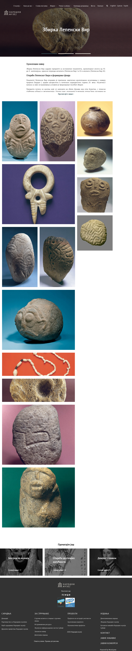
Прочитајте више (65, 94)
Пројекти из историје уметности (79, 618)
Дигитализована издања (109, 618)
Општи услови (39, 641)
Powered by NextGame (108, 650)
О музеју (17, 6)
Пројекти (72, 613)
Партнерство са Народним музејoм (14, 622)
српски (119, 6)
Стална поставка (41, 6)
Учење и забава (64, 6)
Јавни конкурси (109, 643)
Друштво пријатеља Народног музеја (15, 629)
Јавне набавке (108, 638)
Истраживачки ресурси (43, 624)
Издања (105, 613)
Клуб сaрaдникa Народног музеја (13, 625)
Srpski (126, 6)
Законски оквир (40, 631)
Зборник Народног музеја (110, 622)
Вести (93, 6)
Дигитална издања (41, 635)
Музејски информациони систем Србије (49, 628)
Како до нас (28, 6)
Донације (5, 618)
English (113, 6)
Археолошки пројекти (75, 622)
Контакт (100, 6)
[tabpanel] (66, 28)
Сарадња (6, 613)
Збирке (52, 6)
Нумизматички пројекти (76, 625)
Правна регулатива (52, 641)
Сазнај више (13, 570)
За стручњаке (42, 613)
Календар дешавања (81, 6)
